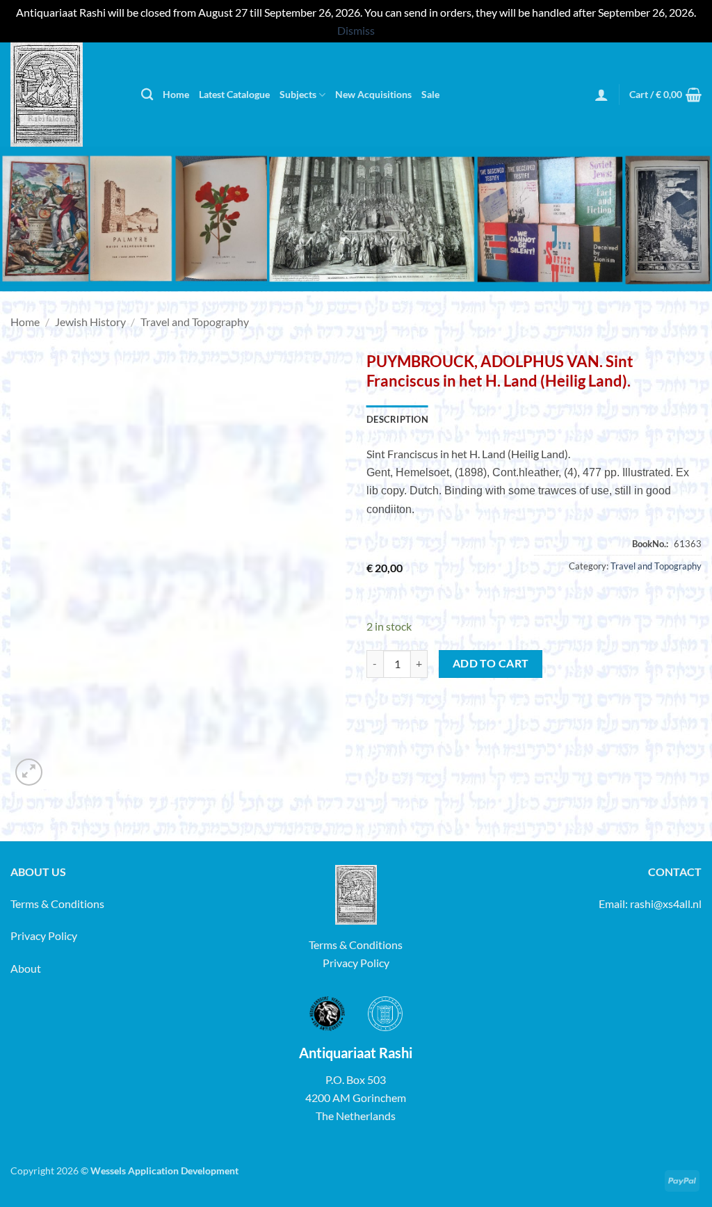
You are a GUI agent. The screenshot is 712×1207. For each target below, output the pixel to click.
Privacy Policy (43, 935)
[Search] (147, 95)
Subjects (298, 94)
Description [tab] (397, 419)
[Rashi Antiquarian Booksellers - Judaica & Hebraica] (65, 94)
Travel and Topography (194, 321)
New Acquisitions (373, 94)
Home (176, 94)
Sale (430, 94)
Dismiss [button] (356, 30)
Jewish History (90, 321)
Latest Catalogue (234, 94)
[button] (601, 94)
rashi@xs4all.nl (666, 903)
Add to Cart (491, 663)
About (25, 968)
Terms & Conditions (57, 903)
